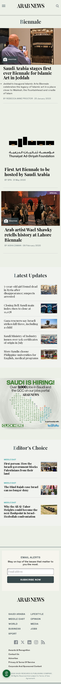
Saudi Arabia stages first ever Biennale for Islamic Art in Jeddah (27, 72)
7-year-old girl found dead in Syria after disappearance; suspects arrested (20, 291)
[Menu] (3, 6)
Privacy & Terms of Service (21, 662)
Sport (12, 633)
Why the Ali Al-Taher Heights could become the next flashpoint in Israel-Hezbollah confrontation (20, 511)
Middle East (10, 459)
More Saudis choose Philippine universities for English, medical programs (21, 355)
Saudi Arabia (16, 614)
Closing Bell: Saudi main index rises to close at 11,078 (19, 308)
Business (14, 628)
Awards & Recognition (19, 650)
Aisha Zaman (14, 245)
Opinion (36, 618)
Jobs (34, 628)
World (13, 623)
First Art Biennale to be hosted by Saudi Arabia (27, 171)
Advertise (13, 658)
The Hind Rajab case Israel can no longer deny (21, 488)
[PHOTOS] (30, 46)
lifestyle (37, 614)
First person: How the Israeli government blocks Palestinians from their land (21, 468)
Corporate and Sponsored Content (25, 666)
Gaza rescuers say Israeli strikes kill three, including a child (21, 324)
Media (34, 623)
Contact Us (13, 654)
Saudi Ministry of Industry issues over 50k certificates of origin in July (21, 339)
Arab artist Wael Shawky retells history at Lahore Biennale (28, 235)
